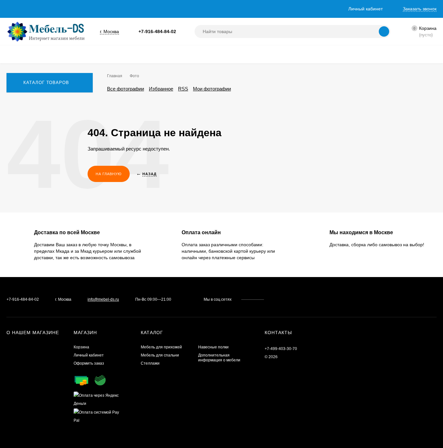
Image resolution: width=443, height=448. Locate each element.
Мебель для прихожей (161, 347)
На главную (109, 174)
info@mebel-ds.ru (103, 299)
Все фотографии (125, 88)
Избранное (161, 88)
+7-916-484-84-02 (157, 31)
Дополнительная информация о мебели (219, 357)
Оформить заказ (89, 363)
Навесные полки (213, 347)
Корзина (81, 347)
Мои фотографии (212, 88)
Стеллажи (150, 363)
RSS (183, 88)
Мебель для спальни (160, 355)
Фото (134, 76)
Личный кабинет (89, 355)
